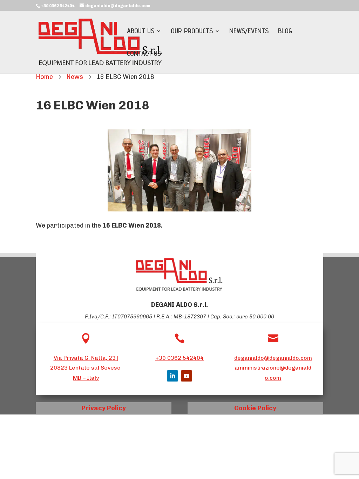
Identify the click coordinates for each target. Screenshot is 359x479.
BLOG (285, 31)
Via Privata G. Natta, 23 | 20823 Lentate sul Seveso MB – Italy (86, 368)
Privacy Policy (103, 408)
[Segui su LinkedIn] (172, 376)
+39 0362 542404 (179, 358)
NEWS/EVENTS (249, 31)
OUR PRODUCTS (192, 31)
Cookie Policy (255, 408)
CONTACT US (144, 54)
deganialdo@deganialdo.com (273, 358)
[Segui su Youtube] (186, 376)
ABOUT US (140, 31)
